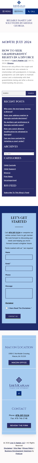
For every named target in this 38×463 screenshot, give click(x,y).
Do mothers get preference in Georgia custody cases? (16, 123)
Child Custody (10, 165)
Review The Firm (19, 425)
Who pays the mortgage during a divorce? (17, 110)
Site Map (17, 448)
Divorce (10, 63)
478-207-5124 (14, 232)
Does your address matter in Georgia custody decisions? (16, 116)
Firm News (8, 176)
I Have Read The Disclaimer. (20, 308)
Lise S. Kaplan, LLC (19, 60)
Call (33, 11)
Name (7, 252)
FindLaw (19, 453)
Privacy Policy (27, 448)
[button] (6, 10)
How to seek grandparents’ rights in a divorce (18, 54)
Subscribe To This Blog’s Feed (16, 192)
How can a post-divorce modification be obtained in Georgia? (16, 132)
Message (8, 286)
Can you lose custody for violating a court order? (14, 139)
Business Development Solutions (18, 451)
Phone (8, 275)
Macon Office (19, 362)
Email (20, 11)
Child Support (10, 169)
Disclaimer (9, 303)
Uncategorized (10, 180)
